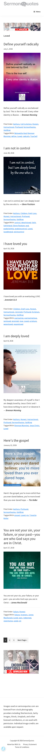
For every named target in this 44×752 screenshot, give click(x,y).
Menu (38, 11)
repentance (8, 621)
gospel (17, 515)
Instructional (9, 127)
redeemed (27, 618)
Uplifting (7, 130)
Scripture (35, 312)
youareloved (18, 324)
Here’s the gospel (16, 440)
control (17, 222)
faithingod (8, 225)
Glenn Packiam (19, 225)
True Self (33, 136)
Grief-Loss (32, 213)
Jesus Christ (34, 425)
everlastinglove (30, 318)
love (21, 321)
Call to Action (26, 124)
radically (26, 136)
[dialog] (3, 749)
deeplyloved (26, 222)
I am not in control (17, 148)
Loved (19, 136)
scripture (33, 321)
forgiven (24, 614)
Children (24, 213)
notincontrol (19, 232)
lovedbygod (8, 232)
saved (16, 621)
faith (34, 222)
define (13, 136)
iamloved (7, 321)
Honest (35, 124)
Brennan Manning (21, 425)
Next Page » (22, 641)
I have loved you (15, 243)
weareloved (8, 324)
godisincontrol (21, 228)
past (20, 618)
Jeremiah (19, 312)
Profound (19, 127)
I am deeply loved (16, 336)
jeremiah (15, 321)
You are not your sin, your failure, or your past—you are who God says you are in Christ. (22, 536)
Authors (16, 124)
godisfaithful (9, 228)
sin (27, 515)
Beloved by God (20, 133)
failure (16, 611)
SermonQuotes (29, 127)
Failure (17, 614)
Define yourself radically (21, 44)
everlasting (19, 318)
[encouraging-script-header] (22, 24)
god (27, 225)
